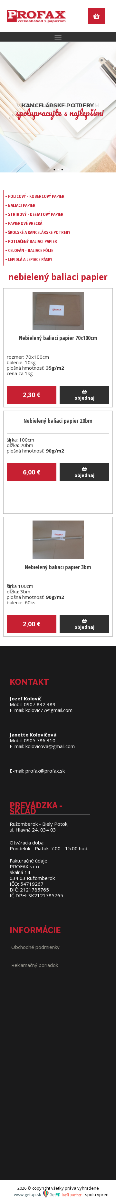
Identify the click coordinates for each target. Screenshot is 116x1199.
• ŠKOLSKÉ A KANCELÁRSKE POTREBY (37, 232)
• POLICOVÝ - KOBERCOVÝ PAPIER (34, 196)
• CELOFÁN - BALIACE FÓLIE (29, 250)
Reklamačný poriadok (34, 965)
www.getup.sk (28, 1194)
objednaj (84, 398)
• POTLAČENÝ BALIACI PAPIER (31, 241)
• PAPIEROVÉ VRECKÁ (23, 223)
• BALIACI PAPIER (20, 205)
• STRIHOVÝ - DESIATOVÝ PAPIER (34, 214)
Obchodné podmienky (35, 947)
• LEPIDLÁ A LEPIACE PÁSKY (28, 259)
